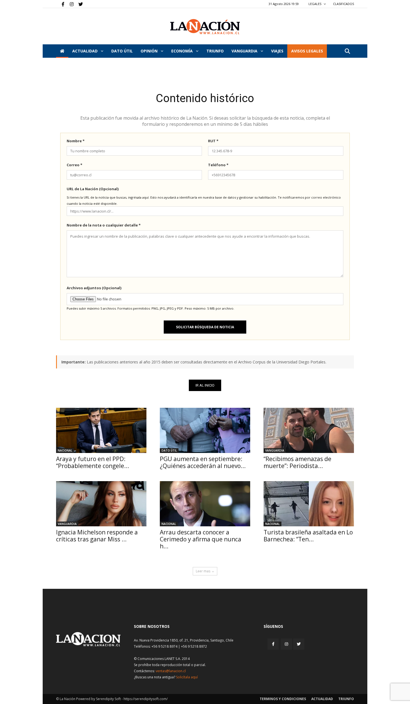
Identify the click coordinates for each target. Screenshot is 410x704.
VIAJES (277, 51)
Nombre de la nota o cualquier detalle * (104, 225)
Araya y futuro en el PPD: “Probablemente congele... (92, 462)
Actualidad (85, 51)
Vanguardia (245, 51)
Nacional (65, 450)
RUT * (213, 140)
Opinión (150, 51)
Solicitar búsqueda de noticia (205, 327)
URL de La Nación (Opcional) (93, 188)
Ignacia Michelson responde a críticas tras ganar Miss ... (97, 535)
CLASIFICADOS (343, 4)
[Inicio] (62, 51)
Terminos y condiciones (283, 698)
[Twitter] (78, 4)
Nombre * (76, 140)
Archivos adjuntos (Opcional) (94, 287)
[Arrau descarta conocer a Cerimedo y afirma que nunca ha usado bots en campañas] (205, 503)
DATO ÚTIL (122, 51)
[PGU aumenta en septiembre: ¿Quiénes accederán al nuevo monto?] (205, 430)
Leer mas (203, 571)
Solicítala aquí (187, 677)
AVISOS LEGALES (307, 51)
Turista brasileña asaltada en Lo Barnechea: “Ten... (308, 535)
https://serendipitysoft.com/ (146, 698)
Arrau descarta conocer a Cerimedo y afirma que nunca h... (200, 539)
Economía (182, 51)
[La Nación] (205, 26)
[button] (347, 51)
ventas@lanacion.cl (171, 671)
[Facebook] (60, 4)
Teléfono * (218, 164)
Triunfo (215, 51)
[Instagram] (69, 4)
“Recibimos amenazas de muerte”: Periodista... (297, 462)
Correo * (74, 164)
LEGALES (315, 4)
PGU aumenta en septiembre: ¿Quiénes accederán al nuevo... (203, 462)
